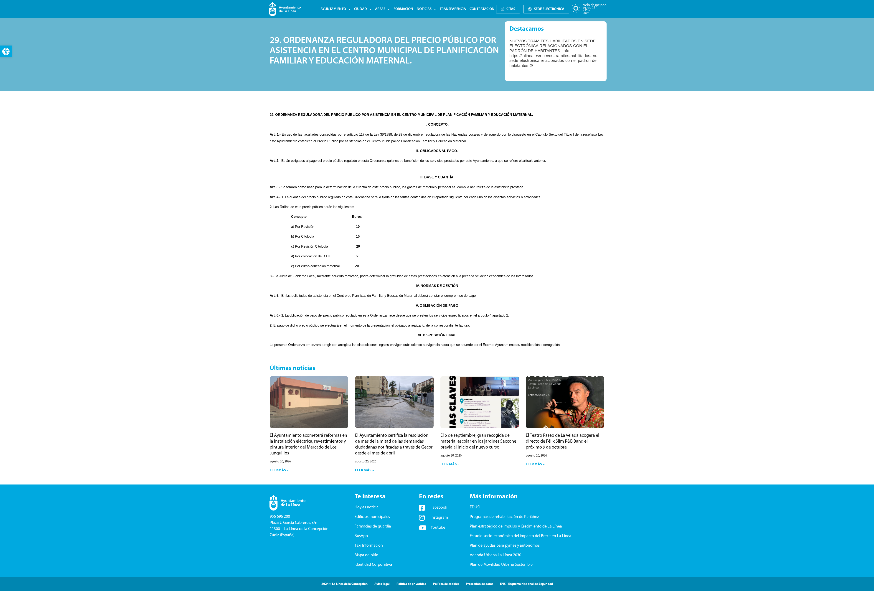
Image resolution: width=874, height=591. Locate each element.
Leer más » (279, 470)
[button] (6, 51)
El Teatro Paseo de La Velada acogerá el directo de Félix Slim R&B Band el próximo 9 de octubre (562, 441)
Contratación (482, 9)
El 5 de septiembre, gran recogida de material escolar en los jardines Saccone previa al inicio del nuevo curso (478, 441)
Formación (403, 9)
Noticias (424, 9)
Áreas (380, 9)
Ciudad (360, 9)
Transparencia (453, 9)
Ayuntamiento (333, 9)
